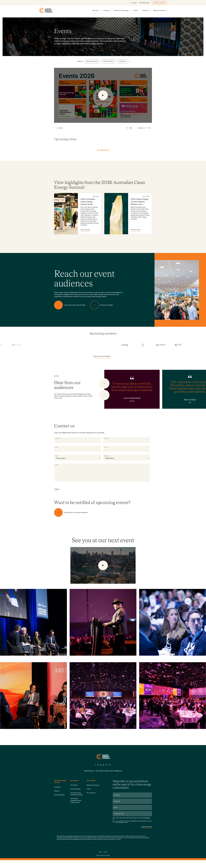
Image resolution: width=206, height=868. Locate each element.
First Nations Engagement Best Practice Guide (75, 800)
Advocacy (95, 10)
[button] (104, 383)
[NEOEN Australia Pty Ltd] (55, 345)
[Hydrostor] (19, 345)
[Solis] (127, 345)
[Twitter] (103, 764)
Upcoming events (92, 61)
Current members (59, 795)
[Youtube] (106, 765)
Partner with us (108, 61)
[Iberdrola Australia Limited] (37, 345)
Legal (100, 851)
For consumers (91, 793)
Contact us (122, 61)
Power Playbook (75, 789)
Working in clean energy (121, 10)
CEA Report (74, 785)
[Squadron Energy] (145, 345)
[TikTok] (110, 765)
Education (145, 10)
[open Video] (103, 95)
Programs (106, 10)
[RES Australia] (109, 345)
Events (135, 10)
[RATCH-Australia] (91, 345)
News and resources (159, 10)
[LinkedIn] (101, 765)
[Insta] (98, 765)
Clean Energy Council (102, 855)
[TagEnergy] (199, 345)
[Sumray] (163, 345)
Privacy (105, 851)
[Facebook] (95, 764)
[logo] (46, 10)
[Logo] (103, 756)
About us (57, 791)
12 (149, 128)
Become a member (159, 2)
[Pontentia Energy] (73, 345)
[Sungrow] (181, 345)
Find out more (85, 230)
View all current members (102, 356)
